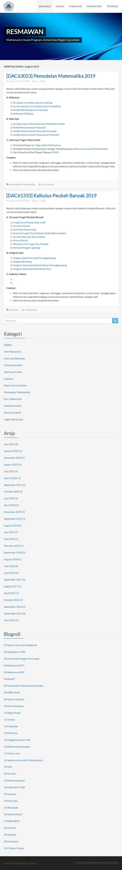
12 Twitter (9, 719)
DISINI (55, 152)
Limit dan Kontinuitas (24, 229)
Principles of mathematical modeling (32, 102)
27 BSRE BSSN (12, 820)
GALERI (60, 6)
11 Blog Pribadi (12, 712)
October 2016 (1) (13, 599)
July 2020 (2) (11, 498)
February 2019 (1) (13, 545)
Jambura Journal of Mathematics (90, 148)
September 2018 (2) (14, 552)
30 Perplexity (11, 841)
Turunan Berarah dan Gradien (29, 236)
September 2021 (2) (14, 484)
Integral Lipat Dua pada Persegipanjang (34, 257)
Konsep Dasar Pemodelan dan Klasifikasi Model (39, 123)
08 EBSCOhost (12, 692)
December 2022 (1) (14, 457)
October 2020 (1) (13, 491)
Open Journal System (15, 385)
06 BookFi (9, 678)
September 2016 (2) (14, 606)
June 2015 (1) (11, 620)
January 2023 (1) (13, 450)
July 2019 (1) (11, 532)
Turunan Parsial (21, 225)
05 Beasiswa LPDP (14, 672)
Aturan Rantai (20, 240)
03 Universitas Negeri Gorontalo (21, 658)
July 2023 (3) (11, 444)
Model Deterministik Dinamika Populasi (34, 131)
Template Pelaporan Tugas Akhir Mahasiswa (37, 145)
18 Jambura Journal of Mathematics (23, 760)
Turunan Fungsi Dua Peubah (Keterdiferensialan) (39, 233)
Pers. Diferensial (13, 398)
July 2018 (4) (11, 566)
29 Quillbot (10, 834)
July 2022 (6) (11, 471)
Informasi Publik (13, 371)
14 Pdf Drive (10, 732)
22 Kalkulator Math (14, 787)
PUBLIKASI (75, 6)
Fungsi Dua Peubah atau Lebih (29, 222)
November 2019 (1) (14, 511)
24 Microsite (11, 800)
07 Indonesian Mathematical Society (24, 685)
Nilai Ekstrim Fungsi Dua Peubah (30, 243)
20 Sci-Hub (10, 773)
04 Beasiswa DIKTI (14, 665)
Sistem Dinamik (12, 412)
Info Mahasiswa (12, 351)
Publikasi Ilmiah (12, 405)
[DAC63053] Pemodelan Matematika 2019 (50, 76)
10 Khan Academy (14, 705)
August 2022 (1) (12, 464)
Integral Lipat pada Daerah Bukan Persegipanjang (40, 265)
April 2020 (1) (11, 505)
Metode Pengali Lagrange (27, 247)
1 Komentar (30, 309)
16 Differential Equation (17, 746)
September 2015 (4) (14, 613)
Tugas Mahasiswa (13, 419)
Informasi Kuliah (13, 365)
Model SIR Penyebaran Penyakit (30, 109)
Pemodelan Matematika (22, 184)
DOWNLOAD (94, 6)
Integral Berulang (22, 261)
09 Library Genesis (14, 699)
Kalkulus (14, 309)
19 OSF (8, 766)
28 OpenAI (10, 827)
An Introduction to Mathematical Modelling (37, 106)
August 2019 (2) (12, 525)
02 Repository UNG (14, 651)
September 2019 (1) (14, 518)
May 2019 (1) (11, 538)
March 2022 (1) (12, 478)
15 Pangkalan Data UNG (17, 739)
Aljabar (8, 344)
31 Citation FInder (14, 848)
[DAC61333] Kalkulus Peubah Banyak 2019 (51, 195)
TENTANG (112, 6)
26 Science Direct (13, 814)
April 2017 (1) (11, 593)
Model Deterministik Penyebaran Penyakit (36, 134)
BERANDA (45, 6)
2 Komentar (47, 184)
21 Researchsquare (14, 780)
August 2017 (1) (12, 586)
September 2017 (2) (14, 579)
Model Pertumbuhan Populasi (29, 127)
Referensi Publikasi (23, 113)
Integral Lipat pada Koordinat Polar (32, 268)
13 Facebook (11, 726)
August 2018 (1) (12, 559)
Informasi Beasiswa (14, 358)
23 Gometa (10, 793)
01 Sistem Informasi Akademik (20, 644)
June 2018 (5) (11, 572)
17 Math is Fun (12, 753)
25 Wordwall (11, 807)
